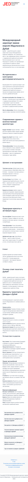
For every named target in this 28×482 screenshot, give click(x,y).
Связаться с (14, 460)
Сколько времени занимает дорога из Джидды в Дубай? (14, 430)
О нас (14, 461)
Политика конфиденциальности (14, 465)
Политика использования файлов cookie (14, 463)
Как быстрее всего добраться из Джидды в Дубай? (13, 419)
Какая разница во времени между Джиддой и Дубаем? (13, 437)
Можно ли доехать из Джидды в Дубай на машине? (13, 443)
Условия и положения (14, 467)
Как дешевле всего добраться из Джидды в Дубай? (13, 413)
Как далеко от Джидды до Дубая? (13, 425)
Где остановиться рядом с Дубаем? (14, 448)
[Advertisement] (14, 23)
